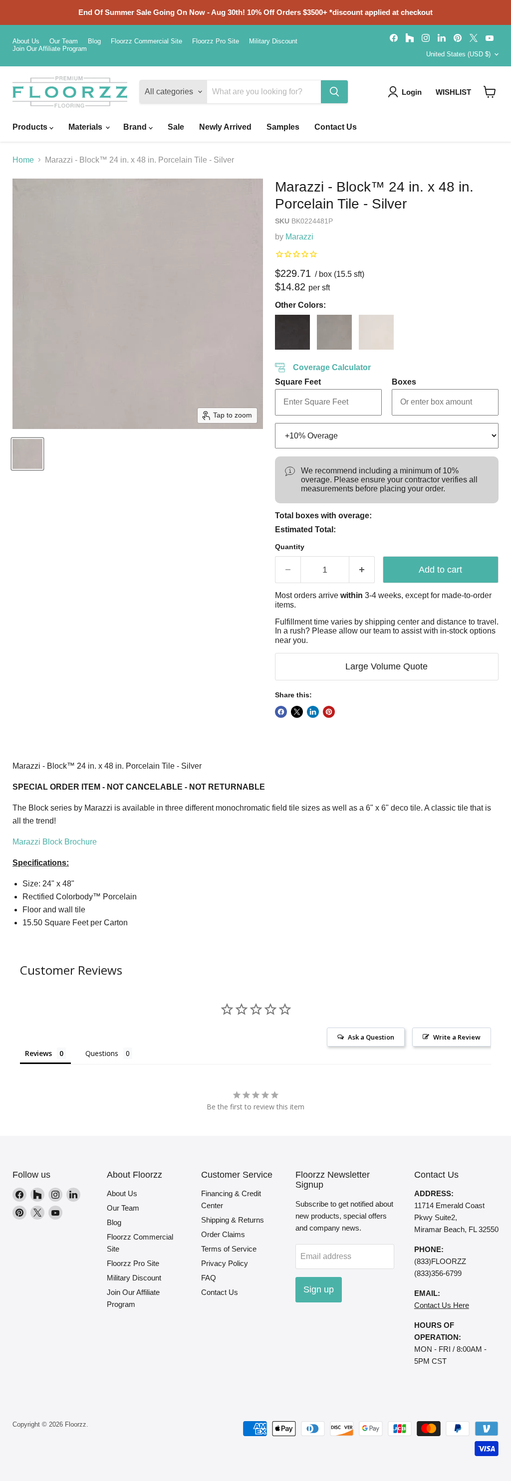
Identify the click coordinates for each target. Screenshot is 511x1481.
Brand (136, 127)
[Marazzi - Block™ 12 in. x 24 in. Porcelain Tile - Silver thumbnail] (27, 454)
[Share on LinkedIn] (313, 712)
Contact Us (335, 127)
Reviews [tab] (38, 1053)
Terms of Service (228, 1249)
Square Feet (298, 382)
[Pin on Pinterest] (329, 712)
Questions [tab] (101, 1053)
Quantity (289, 547)
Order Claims (223, 1234)
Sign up (318, 1289)
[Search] (334, 91)
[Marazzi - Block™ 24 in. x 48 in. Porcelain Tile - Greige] (334, 332)
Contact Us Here (441, 1305)
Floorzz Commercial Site (146, 41)
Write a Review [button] (457, 1037)
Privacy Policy (224, 1263)
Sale (176, 127)
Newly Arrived (225, 127)
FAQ (208, 1277)
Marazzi (299, 236)
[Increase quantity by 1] (362, 570)
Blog (94, 41)
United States (458, 54)
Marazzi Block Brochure (54, 842)
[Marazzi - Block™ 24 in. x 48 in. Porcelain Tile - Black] (292, 332)
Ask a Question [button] (371, 1037)
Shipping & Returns (232, 1220)
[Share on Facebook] (281, 712)
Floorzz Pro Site (215, 41)
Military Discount (273, 41)
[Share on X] (297, 712)
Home (23, 160)
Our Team (63, 41)
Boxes (404, 382)
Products (30, 127)
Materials (86, 127)
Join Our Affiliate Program (49, 48)
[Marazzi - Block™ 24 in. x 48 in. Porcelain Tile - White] (376, 332)
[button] (490, 92)
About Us (25, 41)
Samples (282, 127)
